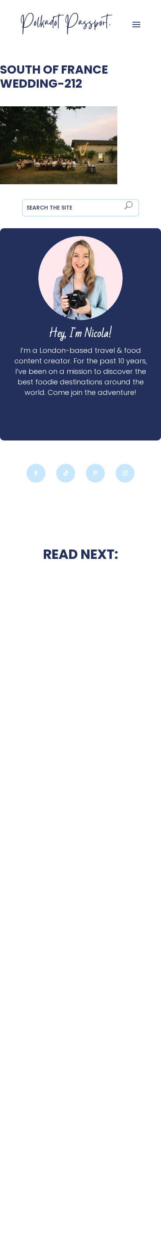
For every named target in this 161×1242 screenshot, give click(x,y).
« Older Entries (22, 1206)
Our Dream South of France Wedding (80, 709)
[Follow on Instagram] (125, 473)
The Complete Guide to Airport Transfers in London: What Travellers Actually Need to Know (80, 967)
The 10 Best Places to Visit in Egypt (80, 780)
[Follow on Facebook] (36, 473)
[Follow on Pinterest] (95, 473)
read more (80, 730)
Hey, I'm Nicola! (80, 334)
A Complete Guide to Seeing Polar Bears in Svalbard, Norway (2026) (80, 1155)
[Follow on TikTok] (65, 473)
